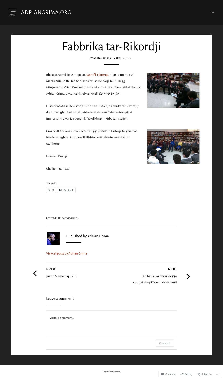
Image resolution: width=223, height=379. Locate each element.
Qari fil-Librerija (97, 74)
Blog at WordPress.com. (111, 372)
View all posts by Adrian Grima (66, 253)
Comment (164, 343)
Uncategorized (67, 218)
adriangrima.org (46, 12)
